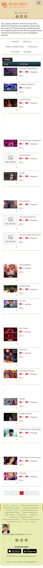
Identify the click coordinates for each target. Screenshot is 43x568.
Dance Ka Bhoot (25, 265)
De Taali (22, 301)
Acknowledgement (30, 562)
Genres (27, 52)
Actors (15, 52)
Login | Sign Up (23, 13)
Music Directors (15, 47)
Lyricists (32, 47)
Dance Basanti (24, 201)
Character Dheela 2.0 (26, 84)
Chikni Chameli (24, 100)
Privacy (8, 562)
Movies (15, 42)
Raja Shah (28, 534)
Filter (7, 60)
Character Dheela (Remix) (28, 68)
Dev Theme (23, 328)
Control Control (24, 155)
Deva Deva (23, 349)
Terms (14, 562)
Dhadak (22, 399)
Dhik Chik (22, 473)
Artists (27, 42)
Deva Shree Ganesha (26, 371)
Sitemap (20, 562)
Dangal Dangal (24, 286)
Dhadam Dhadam (25, 414)
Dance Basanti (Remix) (27, 217)
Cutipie (21, 173)
